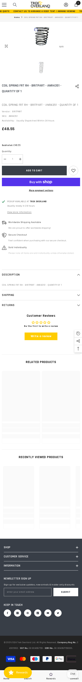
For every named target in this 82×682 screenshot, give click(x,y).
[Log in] (66, 4)
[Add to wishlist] (73, 170)
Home (17, 17)
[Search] (15, 4)
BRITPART (17, 111)
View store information (19, 212)
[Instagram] (17, 613)
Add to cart (34, 170)
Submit (66, 592)
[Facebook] (7, 613)
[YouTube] (47, 613)
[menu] (4, 4)
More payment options (41, 190)
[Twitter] (58, 613)
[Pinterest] (27, 613)
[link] (21, 430)
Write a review (41, 336)
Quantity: (7, 151)
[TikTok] (37, 613)
